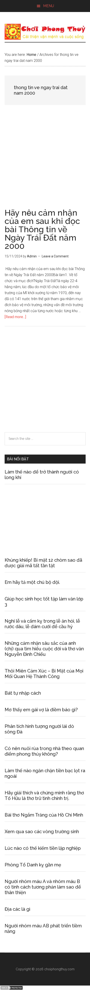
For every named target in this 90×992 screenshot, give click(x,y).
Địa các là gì (17, 909)
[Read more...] (15, 317)
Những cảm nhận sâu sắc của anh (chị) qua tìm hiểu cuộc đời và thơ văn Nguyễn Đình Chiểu (44, 648)
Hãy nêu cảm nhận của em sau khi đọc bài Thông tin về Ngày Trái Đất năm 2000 (42, 229)
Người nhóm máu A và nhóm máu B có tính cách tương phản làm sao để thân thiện (43, 887)
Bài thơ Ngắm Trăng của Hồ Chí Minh (44, 815)
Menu (48, 6)
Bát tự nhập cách (23, 693)
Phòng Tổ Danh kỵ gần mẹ (33, 865)
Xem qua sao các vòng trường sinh (42, 831)
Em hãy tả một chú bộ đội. (32, 582)
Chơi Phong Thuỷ (45, 31)
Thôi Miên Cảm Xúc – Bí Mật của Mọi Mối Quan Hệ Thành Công (44, 673)
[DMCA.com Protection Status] (11, 989)
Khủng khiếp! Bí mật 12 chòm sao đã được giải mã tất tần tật (43, 562)
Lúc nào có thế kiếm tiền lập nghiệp (43, 848)
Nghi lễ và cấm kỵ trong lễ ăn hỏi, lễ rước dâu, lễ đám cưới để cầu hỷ (42, 623)
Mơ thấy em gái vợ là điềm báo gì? (41, 709)
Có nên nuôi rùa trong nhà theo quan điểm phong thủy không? (44, 751)
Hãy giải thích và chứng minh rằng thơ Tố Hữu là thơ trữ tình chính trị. (44, 795)
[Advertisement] (45, 162)
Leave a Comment (55, 256)
